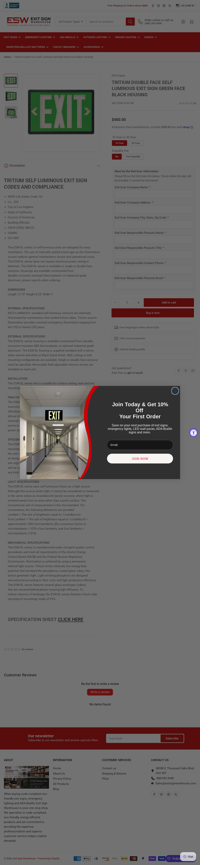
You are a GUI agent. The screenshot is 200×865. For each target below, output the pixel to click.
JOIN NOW (140, 458)
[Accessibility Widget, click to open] (193, 432)
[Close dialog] (175, 390)
